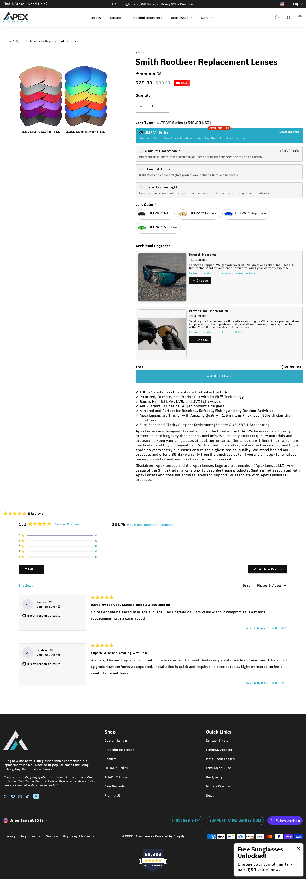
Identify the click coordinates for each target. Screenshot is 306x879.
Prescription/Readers (146, 17)
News (210, 795)
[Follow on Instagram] (20, 796)
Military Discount (218, 786)
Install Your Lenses (220, 759)
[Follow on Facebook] (13, 796)
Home (7, 41)
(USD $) (26, 820)
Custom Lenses (116, 740)
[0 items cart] (300, 17)
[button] (181, 17)
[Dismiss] (298, 849)
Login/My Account (219, 749)
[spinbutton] (152, 106)
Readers (111, 759)
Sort (247, 585)
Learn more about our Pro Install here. (217, 332)
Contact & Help (217, 740)
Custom (116, 17)
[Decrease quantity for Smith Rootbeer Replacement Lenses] (141, 106)
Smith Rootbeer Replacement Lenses (48, 41)
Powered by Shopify (170, 836)
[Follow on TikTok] (27, 796)
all (16, 41)
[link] (268, 859)
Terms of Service (44, 836)
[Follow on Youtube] (36, 796)
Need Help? (38, 3)
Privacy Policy (14, 836)
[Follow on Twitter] (5, 796)
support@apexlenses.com (235, 820)
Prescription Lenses (120, 749)
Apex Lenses (144, 836)
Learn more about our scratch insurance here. (222, 273)
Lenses (95, 17)
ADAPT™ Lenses (117, 777)
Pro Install (112, 795)
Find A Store (13, 3)
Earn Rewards (115, 786)
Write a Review (272, 570)
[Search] (277, 17)
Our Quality (214, 777)
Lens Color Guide (218, 768)
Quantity (143, 95)
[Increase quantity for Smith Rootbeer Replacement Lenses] (164, 106)
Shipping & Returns (78, 836)
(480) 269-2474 (186, 820)
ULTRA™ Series (116, 768)
